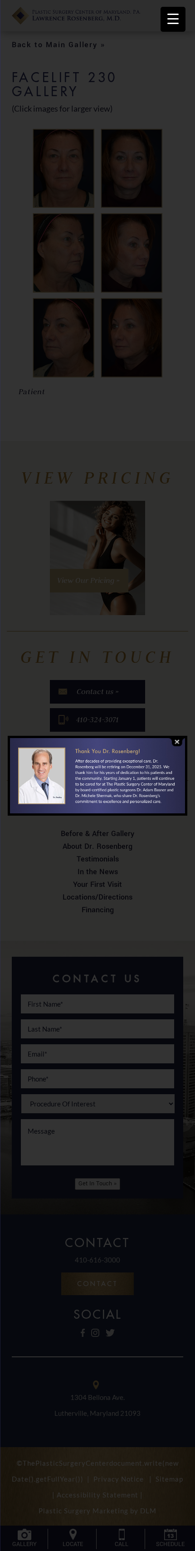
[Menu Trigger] (173, 19)
